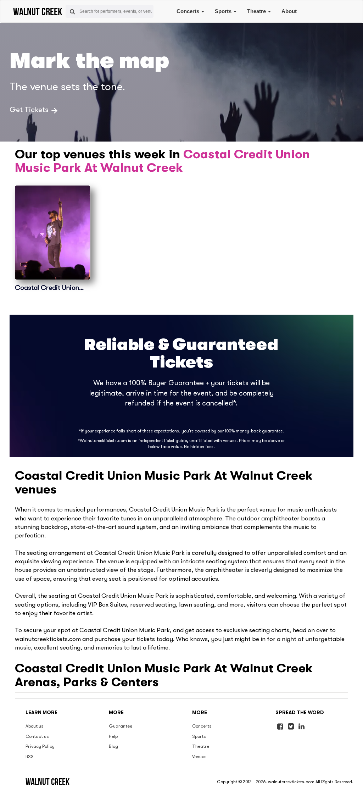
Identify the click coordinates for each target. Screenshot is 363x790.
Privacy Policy (40, 746)
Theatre (257, 11)
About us (35, 726)
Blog (113, 746)
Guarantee (120, 726)
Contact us (37, 736)
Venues (199, 756)
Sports (224, 11)
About (289, 11)
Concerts (189, 11)
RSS (30, 756)
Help (113, 736)
